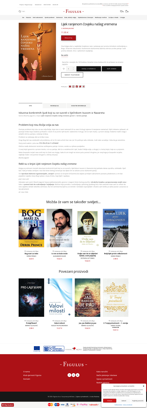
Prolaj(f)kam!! (31, 323)
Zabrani (123, 401)
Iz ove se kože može (59, 254)
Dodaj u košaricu (89, 69)
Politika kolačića (118, 404)
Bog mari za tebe (31, 254)
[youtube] (77, 375)
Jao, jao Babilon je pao (87, 323)
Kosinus (96, 397)
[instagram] (73, 375)
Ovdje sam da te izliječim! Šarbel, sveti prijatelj (87, 255)
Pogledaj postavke (137, 401)
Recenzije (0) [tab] (54, 105)
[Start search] (20, 11)
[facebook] (69, 375)
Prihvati (109, 401)
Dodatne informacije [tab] (78, 105)
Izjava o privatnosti (127, 404)
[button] (143, 386)
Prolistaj (68, 38)
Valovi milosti (59, 323)
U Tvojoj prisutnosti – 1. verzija (115, 323)
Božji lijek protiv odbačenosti (115, 254)
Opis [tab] (30, 105)
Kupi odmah (111, 69)
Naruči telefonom (72, 75)
